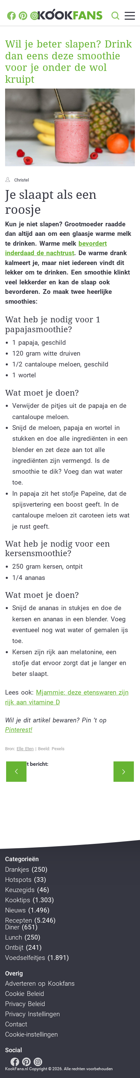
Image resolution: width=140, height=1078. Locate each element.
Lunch (13, 937)
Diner (12, 927)
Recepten (18, 920)
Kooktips (17, 900)
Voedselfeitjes (25, 957)
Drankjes (17, 869)
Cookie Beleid (24, 993)
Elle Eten (25, 748)
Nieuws (15, 910)
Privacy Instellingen (32, 1014)
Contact (16, 1024)
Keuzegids (20, 890)
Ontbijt (14, 947)
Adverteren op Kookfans (40, 983)
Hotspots (18, 879)
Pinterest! (18, 730)
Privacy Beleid (25, 1004)
